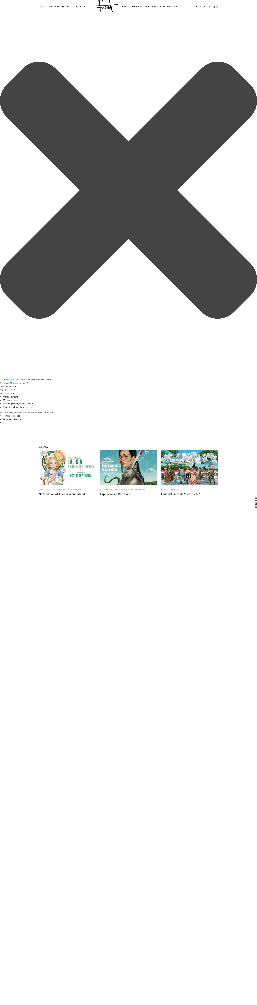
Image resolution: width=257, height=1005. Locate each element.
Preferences (20, 413)
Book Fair (175, 489)
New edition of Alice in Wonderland (62, 494)
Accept (3, 413)
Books (125, 6)
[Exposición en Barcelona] (128, 467)
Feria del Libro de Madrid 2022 (180, 494)
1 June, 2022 (165, 489)
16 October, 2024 (107, 489)
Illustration (79, 6)
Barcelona (119, 489)
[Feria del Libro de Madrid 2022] (189, 467)
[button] (128, 190)
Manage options (10, 397)
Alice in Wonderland (58, 489)
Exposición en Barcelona (115, 494)
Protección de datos (12, 419)
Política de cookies (11, 416)
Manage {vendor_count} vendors (18, 404)
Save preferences (34, 413)
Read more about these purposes (18, 407)
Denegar (11, 413)
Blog (162, 6)
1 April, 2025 (43, 489)
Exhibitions (137, 6)
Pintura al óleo (140, 489)
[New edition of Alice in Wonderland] (67, 467)
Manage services (10, 400)
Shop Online (150, 6)
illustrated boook (74, 489)
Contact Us (172, 6)
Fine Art (65, 6)
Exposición (128, 489)
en (197, 6)
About (42, 6)
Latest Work (53, 6)
